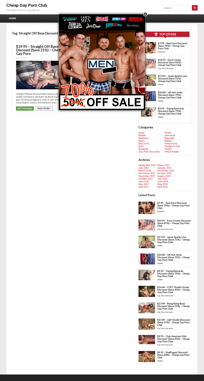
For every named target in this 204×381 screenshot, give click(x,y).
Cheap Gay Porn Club (26, 5)
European (143, 149)
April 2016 (162, 186)
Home (12, 18)
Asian (141, 132)
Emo (140, 146)
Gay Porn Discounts (166, 68)
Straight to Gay (172, 146)
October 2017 (145, 178)
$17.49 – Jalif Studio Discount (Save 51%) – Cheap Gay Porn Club (173, 322)
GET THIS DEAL (25, 108)
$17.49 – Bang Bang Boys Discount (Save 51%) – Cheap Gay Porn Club (173, 306)
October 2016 (164, 173)
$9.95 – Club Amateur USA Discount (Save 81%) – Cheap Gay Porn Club (173, 339)
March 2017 (163, 165)
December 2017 (146, 173)
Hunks (167, 132)
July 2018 (143, 167)
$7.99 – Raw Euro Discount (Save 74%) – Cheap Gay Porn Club (172, 46)
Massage (169, 138)
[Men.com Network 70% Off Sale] (102, 14)
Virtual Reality (171, 151)
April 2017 (143, 186)
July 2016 (162, 178)
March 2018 (144, 170)
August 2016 (163, 176)
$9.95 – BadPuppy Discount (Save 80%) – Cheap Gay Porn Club (173, 355)
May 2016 (162, 184)
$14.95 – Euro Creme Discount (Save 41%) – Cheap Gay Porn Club (170, 62)
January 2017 (164, 167)
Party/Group (170, 143)
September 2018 (147, 165)
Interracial (169, 135)
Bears (141, 140)
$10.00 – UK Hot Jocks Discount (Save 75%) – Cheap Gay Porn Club (170, 95)
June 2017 (143, 181)
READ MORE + (44, 108)
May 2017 (143, 184)
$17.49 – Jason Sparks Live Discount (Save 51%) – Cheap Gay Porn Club (172, 78)
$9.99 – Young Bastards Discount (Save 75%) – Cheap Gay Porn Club (171, 111)
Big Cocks (143, 143)
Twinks (168, 149)
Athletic (161, 84)
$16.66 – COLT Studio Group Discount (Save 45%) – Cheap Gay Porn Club (173, 290)
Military (168, 140)
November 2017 (146, 176)
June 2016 (162, 181)
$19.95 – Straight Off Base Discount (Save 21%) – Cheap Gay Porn (39, 50)
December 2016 (165, 170)
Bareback (161, 52)
